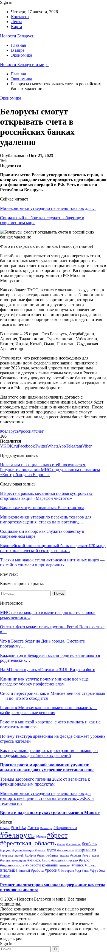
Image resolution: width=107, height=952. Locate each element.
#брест (57, 835)
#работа (37, 870)
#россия (26, 431)
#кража (64, 855)
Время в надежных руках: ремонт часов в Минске (50, 812)
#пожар (91, 865)
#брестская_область (28, 843)
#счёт (38, 431)
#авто (33, 827)
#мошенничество (64, 860)
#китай (19, 855)
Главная (18, 45)
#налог (85, 860)
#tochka (18, 827)
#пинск (78, 865)
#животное (65, 850)
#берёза (41, 836)
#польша (9, 870)
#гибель (89, 843)
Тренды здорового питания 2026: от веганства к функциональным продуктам (45, 781)
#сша (85, 870)
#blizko (5, 828)
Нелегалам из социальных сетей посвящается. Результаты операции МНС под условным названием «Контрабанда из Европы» (50, 469)
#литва (5, 860)
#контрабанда (47, 855)
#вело (61, 844)
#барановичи (65, 827)
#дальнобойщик (23, 850)
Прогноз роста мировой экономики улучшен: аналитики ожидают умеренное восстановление (47, 767)
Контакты (20, 16)
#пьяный (24, 870)
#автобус (46, 828)
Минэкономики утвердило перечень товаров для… (48, 208)
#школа (5, 876)
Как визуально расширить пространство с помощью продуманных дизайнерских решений (49, 753)
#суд (78, 871)
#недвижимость (12, 865)
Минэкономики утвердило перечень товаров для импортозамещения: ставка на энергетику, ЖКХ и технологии (47, 798)
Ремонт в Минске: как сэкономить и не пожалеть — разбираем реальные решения (48, 710)
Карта (16, 26)
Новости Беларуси (17, 36)
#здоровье (6, 855)
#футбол (97, 870)
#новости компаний (42, 865)
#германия (73, 844)
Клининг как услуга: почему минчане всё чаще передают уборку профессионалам (44, 681)
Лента (16, 21)
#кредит (75, 855)
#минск (34, 860)
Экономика (21, 55)
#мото (46, 860)
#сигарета (67, 871)
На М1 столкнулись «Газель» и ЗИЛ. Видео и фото (47, 669)
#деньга (40, 850)
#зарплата (85, 849)
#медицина (19, 860)
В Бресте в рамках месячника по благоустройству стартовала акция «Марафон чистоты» (46, 496)
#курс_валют (90, 855)
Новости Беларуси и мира (24, 64)
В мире (17, 50)
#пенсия (65, 865)
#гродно (5, 850)
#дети (51, 850)
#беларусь (9, 431)
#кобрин (30, 855)
